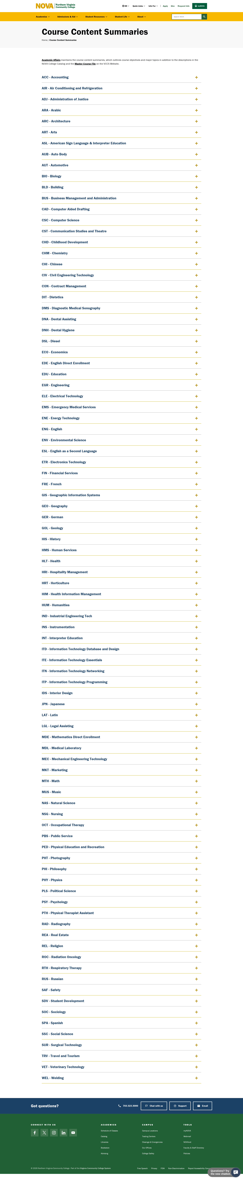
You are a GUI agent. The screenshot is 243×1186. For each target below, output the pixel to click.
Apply (165, 6)
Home (44, 40)
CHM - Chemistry (55, 253)
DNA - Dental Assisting (59, 319)
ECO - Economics (55, 352)
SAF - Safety (51, 990)
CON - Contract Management (64, 286)
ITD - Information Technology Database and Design (80, 649)
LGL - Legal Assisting (57, 726)
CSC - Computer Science (60, 220)
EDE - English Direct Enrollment (66, 363)
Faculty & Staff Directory (194, 1147)
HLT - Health (51, 561)
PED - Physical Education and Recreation (73, 847)
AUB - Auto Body (54, 154)
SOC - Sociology (54, 1012)
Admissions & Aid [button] (66, 16)
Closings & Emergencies (152, 1142)
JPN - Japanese (53, 704)
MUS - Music (51, 792)
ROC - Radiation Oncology (61, 957)
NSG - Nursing (52, 814)
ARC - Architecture (56, 121)
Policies (187, 1153)
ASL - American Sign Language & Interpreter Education (84, 143)
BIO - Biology (51, 176)
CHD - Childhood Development (65, 242)
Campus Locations (150, 1130)
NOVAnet (187, 1142)
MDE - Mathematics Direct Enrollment (71, 737)
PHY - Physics (52, 880)
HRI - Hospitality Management (65, 572)
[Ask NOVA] (235, 1172)
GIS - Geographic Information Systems (71, 495)
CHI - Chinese (52, 264)
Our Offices (146, 1147)
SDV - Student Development (63, 1001)
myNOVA (201, 6)
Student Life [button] (121, 16)
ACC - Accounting (55, 77)
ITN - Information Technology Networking (73, 671)
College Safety (148, 1153)
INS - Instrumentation (58, 627)
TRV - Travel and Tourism (61, 1056)
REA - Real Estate (55, 935)
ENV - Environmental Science (64, 440)
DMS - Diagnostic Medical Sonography (71, 308)
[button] (126, 5)
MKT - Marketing (54, 770)
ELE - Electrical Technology (62, 396)
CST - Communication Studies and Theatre (74, 231)
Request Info (183, 6)
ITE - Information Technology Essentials (72, 660)
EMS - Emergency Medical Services (69, 407)
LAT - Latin (50, 715)
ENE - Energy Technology (60, 418)
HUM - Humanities (55, 605)
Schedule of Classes (109, 1130)
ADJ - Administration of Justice (65, 99)
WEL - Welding (53, 1078)
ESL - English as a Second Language (69, 451)
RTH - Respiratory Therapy (62, 968)
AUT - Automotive (55, 165)
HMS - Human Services (59, 550)
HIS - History (51, 539)
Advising (104, 1153)
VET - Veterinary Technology (63, 1067)
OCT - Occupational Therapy (63, 825)
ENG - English (52, 429)
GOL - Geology (52, 528)
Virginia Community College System (95, 1168)
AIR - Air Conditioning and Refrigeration (72, 88)
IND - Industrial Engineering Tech (67, 616)
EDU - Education (54, 374)
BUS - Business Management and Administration (79, 198)
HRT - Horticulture (55, 583)
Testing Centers (148, 1136)
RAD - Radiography (56, 924)
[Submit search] (204, 17)
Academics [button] (41, 16)
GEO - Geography (54, 506)
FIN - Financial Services (60, 473)
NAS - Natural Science (58, 803)
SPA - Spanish (52, 1023)
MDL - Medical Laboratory (61, 748)
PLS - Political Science (59, 891)
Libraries (104, 1142)
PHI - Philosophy (54, 869)
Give (173, 6)
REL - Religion (52, 946)
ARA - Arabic (51, 110)
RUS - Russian (52, 979)
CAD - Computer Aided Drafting (65, 209)
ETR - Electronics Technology (64, 462)
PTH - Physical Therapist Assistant (68, 913)
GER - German (52, 517)
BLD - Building (52, 187)
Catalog (104, 1136)
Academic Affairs (51, 59)
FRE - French (52, 484)
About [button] (140, 16)
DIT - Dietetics (52, 297)
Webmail (187, 1136)
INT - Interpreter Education (62, 638)
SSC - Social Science (57, 1034)
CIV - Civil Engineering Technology (68, 275)
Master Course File (85, 63)
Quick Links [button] (138, 6)
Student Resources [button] (95, 16)
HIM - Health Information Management (71, 594)
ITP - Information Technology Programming (74, 682)
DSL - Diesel (51, 341)
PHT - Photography (56, 858)
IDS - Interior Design (57, 693)
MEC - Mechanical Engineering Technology (74, 759)
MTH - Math (51, 781)
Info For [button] (152, 6)
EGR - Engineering (55, 385)
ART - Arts (49, 132)
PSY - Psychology (55, 902)
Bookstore (105, 1147)
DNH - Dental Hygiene (58, 330)
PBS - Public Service (57, 836)
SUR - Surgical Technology (62, 1045)
